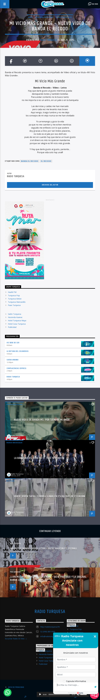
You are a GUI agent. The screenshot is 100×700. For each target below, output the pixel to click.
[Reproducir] (40, 694)
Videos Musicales (64, 17)
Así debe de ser (13, 342)
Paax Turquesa (14, 305)
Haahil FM (12, 292)
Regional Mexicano (44, 17)
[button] (7, 692)
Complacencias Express (16, 368)
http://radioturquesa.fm (50, 627)
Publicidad (12, 327)
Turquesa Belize (14, 298)
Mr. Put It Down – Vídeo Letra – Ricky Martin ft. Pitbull (43, 548)
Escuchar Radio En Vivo (15, 638)
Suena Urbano (12, 359)
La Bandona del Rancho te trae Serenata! (39, 458)
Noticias (10, 481)
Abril (30, 17)
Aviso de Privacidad (16, 687)
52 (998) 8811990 (47, 631)
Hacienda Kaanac (15, 317)
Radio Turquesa (48, 40)
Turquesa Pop (14, 295)
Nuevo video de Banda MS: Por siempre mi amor (42, 420)
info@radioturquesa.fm (50, 636)
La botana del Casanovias (18, 351)
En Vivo (95, 4)
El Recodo (46, 161)
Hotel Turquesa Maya (17, 320)
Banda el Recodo (29, 161)
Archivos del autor (50, 184)
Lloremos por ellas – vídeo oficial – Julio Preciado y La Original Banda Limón (48, 578)
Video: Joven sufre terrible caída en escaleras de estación (49, 496)
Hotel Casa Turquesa (17, 324)
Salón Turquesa (14, 314)
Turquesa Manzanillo (17, 302)
